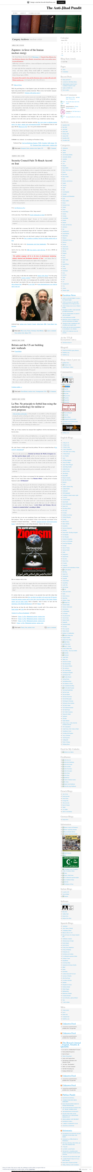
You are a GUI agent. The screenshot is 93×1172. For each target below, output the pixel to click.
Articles (64, 161)
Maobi (63, 593)
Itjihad (63, 967)
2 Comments (53, 391)
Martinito (64, 982)
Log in (63, 1012)
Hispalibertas (65, 960)
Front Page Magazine (67, 543)
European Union (37, 145)
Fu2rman (64, 545)
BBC (45, 324)
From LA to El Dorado (67, 541)
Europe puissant (65, 796)
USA (30, 333)
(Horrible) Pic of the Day (75, 117)
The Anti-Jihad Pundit (64, 7)
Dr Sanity (64, 512)
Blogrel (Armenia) (66, 477)
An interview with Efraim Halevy (69, 82)
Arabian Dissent (65, 469)
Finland (64, 207)
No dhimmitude (65, 611)
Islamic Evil (65, 574)
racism (63, 255)
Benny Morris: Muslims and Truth (69, 1162)
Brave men (23, 331)
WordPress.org (65, 354)
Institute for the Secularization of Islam (70, 567)
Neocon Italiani (65, 894)
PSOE (39, 143)
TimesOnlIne (18, 351)
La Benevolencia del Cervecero (69, 973)
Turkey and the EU (66, 79)
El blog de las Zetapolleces (68, 947)
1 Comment (53, 148)
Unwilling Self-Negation (67, 733)
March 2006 (65, 131)
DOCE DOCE (65, 945)
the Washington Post (20, 208)
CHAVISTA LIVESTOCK (68, 1125)
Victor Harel (50, 324)
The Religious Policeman (67, 701)
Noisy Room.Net (66, 615)
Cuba (63, 189)
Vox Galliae (65, 809)
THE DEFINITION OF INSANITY (70, 1111)
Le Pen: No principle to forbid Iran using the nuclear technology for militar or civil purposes (34, 406)
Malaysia (64, 238)
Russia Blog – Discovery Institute (69, 650)
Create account (65, 1010)
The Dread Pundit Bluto (67, 690)
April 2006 (64, 129)
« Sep (62, 55)
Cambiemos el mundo (67, 938)
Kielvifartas (64, 971)
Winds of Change (66, 742)
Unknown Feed (69, 1023)
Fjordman (64, 530)
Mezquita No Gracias (67, 984)
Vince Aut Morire (66, 735)
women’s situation (25, 278)
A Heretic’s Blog (66, 447)
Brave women (65, 176)
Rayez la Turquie (66, 805)
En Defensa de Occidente (67, 954)
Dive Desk (64, 510)
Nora (67, 101)
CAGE (63, 484)
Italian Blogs (65, 235)
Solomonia (67, 1130)
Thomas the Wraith (66, 714)
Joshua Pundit (65, 580)
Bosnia (63, 172)
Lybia (22, 609)
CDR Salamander (66, 493)
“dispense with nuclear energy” (33, 93)
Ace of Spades (65, 456)
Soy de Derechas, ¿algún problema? (70, 997)
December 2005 (65, 138)
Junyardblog (65, 582)
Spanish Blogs (65, 264)
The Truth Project (66, 709)
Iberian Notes (65, 561)
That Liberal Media (66, 663)
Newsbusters (65, 609)
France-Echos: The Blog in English (70, 532)
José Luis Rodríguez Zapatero (30, 143)
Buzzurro (64, 482)
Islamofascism (65, 231)
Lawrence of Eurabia (66, 976)
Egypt (63, 198)
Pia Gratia (64, 626)
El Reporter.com (65, 952)
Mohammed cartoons (32, 616)
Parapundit (64, 622)
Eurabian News (69, 295)
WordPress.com (65, 352)
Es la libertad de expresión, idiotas (69, 956)
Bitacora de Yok (23, 126)
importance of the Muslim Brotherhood (22, 604)
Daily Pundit (65, 502)
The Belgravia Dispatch (67, 672)
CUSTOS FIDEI (66, 499)
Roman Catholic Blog (67, 648)
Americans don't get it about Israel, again (71, 1156)
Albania (64, 150)
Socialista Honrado (66, 995)
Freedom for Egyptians (67, 539)
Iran (56, 324)
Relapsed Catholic (66, 637)
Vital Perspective (66, 737)
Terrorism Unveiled (66, 661)
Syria (63, 273)
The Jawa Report (66, 694)
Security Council (31, 324)
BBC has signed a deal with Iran (36, 250)
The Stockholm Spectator (67, 707)
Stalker (63, 807)
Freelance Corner (66, 958)
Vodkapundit (65, 740)
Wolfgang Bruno (66, 744)
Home (15, 13)
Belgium (64, 165)
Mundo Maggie (65, 989)
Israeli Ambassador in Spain (37, 215)
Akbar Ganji (40, 324)
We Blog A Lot (65, 432)
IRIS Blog (64, 572)
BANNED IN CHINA (67, 1121)
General (64, 213)
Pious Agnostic (65, 628)
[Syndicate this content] (61, 295)
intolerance (64, 227)
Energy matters (65, 200)
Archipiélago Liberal (66, 930)
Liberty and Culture (66, 591)
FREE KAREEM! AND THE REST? (70, 1119)
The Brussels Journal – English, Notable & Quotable (71, 1044)
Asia (63, 163)
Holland (64, 220)
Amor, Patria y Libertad (67, 928)
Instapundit (64, 565)
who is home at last (16, 284)
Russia (63, 257)
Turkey (63, 277)
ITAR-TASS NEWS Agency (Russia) (70, 350)
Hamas (39, 604)
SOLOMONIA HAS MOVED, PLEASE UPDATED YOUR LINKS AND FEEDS (71, 1135)
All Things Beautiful (66, 460)
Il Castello (64, 563)
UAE (63, 279)
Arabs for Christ (66, 471)
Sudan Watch (65, 657)
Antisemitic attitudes (66, 157)
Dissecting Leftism (66, 508)
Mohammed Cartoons (67, 240)
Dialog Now (65, 506)
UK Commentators (66, 726)
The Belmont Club (66, 674)
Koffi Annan (51, 143)
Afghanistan (65, 148)
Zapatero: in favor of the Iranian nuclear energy (28, 51)
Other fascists (65, 248)
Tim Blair (64, 718)
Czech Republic (65, 192)
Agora (63, 458)
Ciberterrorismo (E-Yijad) (68, 941)
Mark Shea (64, 598)
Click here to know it (66, 342)
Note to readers (65, 90)
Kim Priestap (65, 587)
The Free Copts (65, 692)
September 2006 (65, 125)
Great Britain (40, 331)
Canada (64, 183)
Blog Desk (64, 911)
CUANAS (64, 497)
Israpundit (64, 578)
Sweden (64, 268)
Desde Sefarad (65, 943)
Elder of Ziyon (18, 85)
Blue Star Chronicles (66, 480)
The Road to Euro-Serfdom (68, 703)
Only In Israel (65, 618)
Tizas (63, 1000)
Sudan (63, 266)
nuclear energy (45, 145)
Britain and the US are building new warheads (27, 346)
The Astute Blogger (66, 670)
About (23, 13)
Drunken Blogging (66, 517)
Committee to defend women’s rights (70, 495)
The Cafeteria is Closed (67, 683)
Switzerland (65, 270)
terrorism (64, 275)
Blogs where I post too (67, 170)
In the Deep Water (66, 962)
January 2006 (65, 136)
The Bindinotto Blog (66, 681)
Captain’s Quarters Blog (67, 486)
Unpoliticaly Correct (66, 731)
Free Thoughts (65, 537)
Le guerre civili (65, 892)
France (29, 331)
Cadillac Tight (65, 914)
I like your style (65, 803)
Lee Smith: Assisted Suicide (68, 1149)
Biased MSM (65, 168)
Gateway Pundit (65, 550)
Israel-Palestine (65, 233)
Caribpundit (65, 491)
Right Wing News (66, 644)
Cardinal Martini (66, 488)
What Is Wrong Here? (67, 1056)
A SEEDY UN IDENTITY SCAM (70, 1123)
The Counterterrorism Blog (68, 685)
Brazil (63, 178)
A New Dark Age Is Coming (68, 451)
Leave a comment (51, 331)
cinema (63, 187)
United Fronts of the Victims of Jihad (70, 729)
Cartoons (64, 185)
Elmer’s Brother (65, 523)
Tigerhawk (64, 716)
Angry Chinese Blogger (67, 464)
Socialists (44, 143)
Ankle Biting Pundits (67, 467)
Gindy (63, 552)
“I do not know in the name (19, 414)
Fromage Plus (65, 800)
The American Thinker (67, 666)
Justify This (65, 585)
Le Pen (24, 616)
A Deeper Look (65, 445)
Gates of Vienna (65, 547)
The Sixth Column (66, 705)
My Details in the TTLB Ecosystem (70, 421)
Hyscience (64, 558)
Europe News (65, 819)
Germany (14, 326)
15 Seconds (64, 1146)
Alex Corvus (65, 794)
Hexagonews (65, 554)
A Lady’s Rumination (67, 449)
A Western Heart (66, 453)
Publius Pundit (65, 631)
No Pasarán (64, 613)
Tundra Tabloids (65, 720)
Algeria (64, 152)
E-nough (64, 519)
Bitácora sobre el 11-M (67, 932)
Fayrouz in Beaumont (67, 528)
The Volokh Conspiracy (67, 712)
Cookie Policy (32, 1169)
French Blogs (65, 211)
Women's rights (65, 290)
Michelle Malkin (66, 604)
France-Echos (65, 798)
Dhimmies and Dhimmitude (68, 196)
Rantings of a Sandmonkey (68, 633)
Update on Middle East (67, 88)
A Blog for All (65, 442)
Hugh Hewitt (65, 556)
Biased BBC (65, 475)
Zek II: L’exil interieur (67, 811)
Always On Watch (66, 462)
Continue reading (17, 387)
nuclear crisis (53, 145)
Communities (34, 13)
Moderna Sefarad (66, 987)
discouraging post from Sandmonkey (36, 244)
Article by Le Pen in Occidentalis (20, 613)
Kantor (63, 969)
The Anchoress (65, 668)
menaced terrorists (41, 521)
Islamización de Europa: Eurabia (69, 965)
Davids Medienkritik (66, 504)
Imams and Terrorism (67, 224)
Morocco (64, 242)
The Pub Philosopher (67, 698)
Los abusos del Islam (67, 980)
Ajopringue (64, 926)
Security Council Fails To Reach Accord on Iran (32, 162)
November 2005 (65, 140)
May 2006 (64, 127)
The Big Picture (65, 679)
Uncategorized (39, 391)
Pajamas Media (65, 620)
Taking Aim (65, 659)
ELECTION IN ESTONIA (68, 1098)
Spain (39, 148)
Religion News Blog (66, 639)
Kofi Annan (36, 57)
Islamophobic (65, 576)
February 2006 (65, 133)
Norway (64, 244)
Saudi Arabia (15, 609)
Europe (64, 203)
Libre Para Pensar (66, 978)
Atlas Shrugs (65, 473)
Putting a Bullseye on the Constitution (70, 1164)
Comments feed (65, 1016)
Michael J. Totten (66, 600)
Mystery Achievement (67, 607)
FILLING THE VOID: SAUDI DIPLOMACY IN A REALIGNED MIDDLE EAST (70, 1115)
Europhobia (64, 526)
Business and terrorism (67, 181)
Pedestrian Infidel (66, 624)
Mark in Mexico (65, 596)
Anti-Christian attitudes (67, 154)
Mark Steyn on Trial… (71, 97)
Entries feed (65, 1014)
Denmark (64, 194)
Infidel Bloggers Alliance (67, 367)
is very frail (31, 284)
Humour (64, 222)
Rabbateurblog (65, 991)
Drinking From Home (67, 515)
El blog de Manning (66, 949)
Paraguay (64, 253)
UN (56, 143)
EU (31, 145)
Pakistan (64, 251)
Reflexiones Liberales (67, 993)
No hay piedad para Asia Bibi (68, 317)
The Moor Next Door (67, 696)
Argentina (64, 159)
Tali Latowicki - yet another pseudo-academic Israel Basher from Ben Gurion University (71, 1152)
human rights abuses (43, 275)
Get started (61, 2)
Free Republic (65, 534)
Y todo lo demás (66, 1002)
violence (64, 288)
